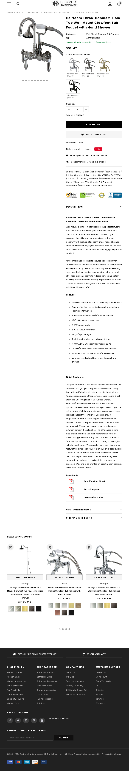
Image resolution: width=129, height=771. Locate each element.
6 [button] (38, 80)
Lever (69, 182)
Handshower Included (111, 178)
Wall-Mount (71, 185)
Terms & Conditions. (111, 754)
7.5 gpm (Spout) (92, 175)
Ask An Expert (99, 155)
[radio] (73, 68)
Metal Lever (79, 182)
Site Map (68, 754)
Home (10, 12)
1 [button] (23, 80)
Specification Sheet (94, 481)
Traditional (91, 182)
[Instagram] (26, 720)
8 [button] (44, 80)
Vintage (25, 583)
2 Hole (69, 175)
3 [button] (29, 80)
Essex (64, 583)
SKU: (68, 38)
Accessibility (94, 754)
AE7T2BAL (106, 175)
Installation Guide (93, 497)
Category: (71, 34)
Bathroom (93, 178)
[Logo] (64, 3)
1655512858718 (113, 171)
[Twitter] (18, 720)
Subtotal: (70, 115)
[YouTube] (42, 720)
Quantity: (70, 104)
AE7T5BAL (116, 175)
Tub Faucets (105, 182)
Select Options (25, 577)
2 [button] (26, 80)
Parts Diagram (92, 489)
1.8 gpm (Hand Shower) (93, 171)
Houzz (88, 149)
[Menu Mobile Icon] (9, 4)
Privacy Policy (80, 754)
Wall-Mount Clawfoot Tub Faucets (95, 185)
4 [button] (32, 80)
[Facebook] (10, 720)
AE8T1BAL (82, 178)
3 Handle (78, 175)
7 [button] (41, 80)
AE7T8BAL (71, 178)
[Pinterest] (34, 720)
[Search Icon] (18, 4)
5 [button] (35, 80)
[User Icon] (110, 4)
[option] (35, 45)
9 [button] (47, 80)
